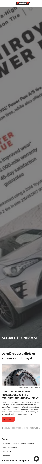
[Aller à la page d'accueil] (22, 3)
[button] (36, 459)
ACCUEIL (7, 428)
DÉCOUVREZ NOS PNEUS (20, 428)
